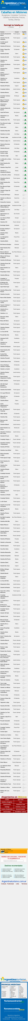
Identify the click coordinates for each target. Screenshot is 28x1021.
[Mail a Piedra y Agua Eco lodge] (23, 50)
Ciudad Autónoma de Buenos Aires (13, 989)
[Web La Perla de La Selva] (25, 175)
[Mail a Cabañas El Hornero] (23, 46)
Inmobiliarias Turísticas (20, 811)
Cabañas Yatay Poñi (5, 167)
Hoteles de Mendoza (19, 876)
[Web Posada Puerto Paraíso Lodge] (25, 152)
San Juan (4, 995)
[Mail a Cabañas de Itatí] (23, 57)
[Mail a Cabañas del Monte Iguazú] (23, 65)
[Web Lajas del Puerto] (25, 113)
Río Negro (13, 993)
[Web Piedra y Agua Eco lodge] (25, 50)
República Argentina (14, 1015)
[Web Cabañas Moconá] (25, 149)
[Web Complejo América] (25, 89)
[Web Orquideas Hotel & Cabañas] (25, 179)
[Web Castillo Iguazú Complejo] (25, 42)
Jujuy (12, 991)
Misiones (21, 992)
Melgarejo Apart (4, 82)
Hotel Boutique (7, 811)
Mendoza (13, 992)
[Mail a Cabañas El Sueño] (23, 86)
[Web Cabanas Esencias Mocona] (25, 144)
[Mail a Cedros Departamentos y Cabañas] (23, 73)
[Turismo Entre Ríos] (14, 1006)
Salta (20, 993)
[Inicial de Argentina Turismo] (14, 5)
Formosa (4, 991)
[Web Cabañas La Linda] (25, 134)
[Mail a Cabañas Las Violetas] (23, 61)
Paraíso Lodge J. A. (5, 140)
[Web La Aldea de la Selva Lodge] (25, 159)
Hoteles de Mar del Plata (7, 871)
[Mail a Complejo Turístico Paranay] (23, 96)
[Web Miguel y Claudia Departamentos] (25, 100)
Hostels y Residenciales (7, 809)
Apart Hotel (20, 799)
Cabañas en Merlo (6, 877)
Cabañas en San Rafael (7, 876)
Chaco (20, 986)
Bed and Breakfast (20, 809)
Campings (7, 806)
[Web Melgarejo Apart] (25, 83)
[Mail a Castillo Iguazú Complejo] (23, 42)
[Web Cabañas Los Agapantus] (25, 79)
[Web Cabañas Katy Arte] (25, 131)
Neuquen (4, 993)
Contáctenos (6, 1019)
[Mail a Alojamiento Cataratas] (23, 104)
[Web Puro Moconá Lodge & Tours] (25, 124)
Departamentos (7, 804)
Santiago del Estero (13, 997)
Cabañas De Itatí (4, 57)
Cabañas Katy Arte (5, 130)
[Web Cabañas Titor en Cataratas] (25, 38)
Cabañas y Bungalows (7, 802)
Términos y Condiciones (18, 1019)
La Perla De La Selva (5, 174)
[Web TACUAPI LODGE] (25, 138)
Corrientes (21, 989)
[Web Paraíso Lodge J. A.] (25, 141)
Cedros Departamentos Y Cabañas (4, 74)
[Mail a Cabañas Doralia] (23, 54)
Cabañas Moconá (4, 148)
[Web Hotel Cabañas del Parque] (25, 164)
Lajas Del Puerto (4, 112)
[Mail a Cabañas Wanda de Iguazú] (23, 109)
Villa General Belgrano (19, 875)
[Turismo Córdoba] (14, 1014)
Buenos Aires (5, 986)
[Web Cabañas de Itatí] (25, 57)
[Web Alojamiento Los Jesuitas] (25, 116)
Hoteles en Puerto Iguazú (20, 877)
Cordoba (21, 987)
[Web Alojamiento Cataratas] (25, 104)
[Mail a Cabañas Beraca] (23, 93)
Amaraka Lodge (4, 155)
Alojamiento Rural (20, 804)
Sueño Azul (3, 127)
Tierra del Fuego (22, 997)
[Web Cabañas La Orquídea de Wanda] (25, 171)
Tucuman (21, 996)
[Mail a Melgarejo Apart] (23, 83)
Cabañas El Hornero (5, 46)
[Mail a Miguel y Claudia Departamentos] (23, 100)
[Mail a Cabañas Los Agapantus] (23, 79)
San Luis (12, 995)
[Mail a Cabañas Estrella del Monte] (23, 34)
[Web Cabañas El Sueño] (25, 86)
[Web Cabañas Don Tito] (25, 120)
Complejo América (5, 89)
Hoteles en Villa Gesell (19, 871)
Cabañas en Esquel (6, 870)
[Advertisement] (14, 829)
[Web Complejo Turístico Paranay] (25, 96)
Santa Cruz (21, 995)
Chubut (3, 987)
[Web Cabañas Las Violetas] (25, 61)
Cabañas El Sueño (5, 85)
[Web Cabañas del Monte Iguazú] (25, 65)
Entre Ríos (21, 990)
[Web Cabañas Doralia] (25, 54)
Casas (20, 802)
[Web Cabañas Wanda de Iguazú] (25, 109)
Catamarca (13, 986)
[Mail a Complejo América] (23, 89)
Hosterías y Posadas (21, 806)
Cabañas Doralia (4, 53)
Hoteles (7, 799)
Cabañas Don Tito (5, 119)
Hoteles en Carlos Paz (6, 875)
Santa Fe (4, 996)
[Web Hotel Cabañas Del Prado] (25, 183)
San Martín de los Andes (20, 869)
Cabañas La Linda (5, 134)
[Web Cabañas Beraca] (25, 93)
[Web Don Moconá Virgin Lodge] (25, 187)
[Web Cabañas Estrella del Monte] (25, 34)
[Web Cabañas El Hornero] (25, 46)
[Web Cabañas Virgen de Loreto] (25, 191)
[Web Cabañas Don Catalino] (25, 69)
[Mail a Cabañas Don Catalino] (23, 69)
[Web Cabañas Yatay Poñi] (25, 168)
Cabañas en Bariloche (6, 869)
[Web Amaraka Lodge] (25, 156)
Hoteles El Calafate (19, 870)
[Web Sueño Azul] (25, 128)
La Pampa (21, 991)
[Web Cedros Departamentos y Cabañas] (25, 73)
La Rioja (4, 992)
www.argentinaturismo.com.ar (14, 1017)
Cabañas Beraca (4, 92)
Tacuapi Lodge (4, 137)
